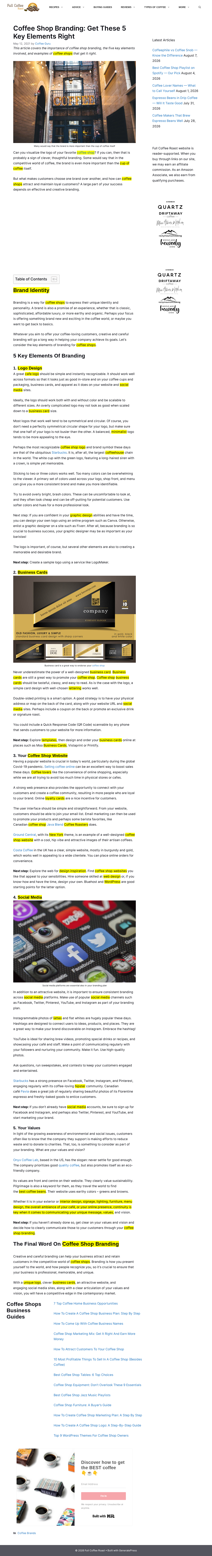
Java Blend (67, 824)
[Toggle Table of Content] (52, 279)
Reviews (126, 7)
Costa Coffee (23, 850)
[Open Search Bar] (199, 7)
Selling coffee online (59, 767)
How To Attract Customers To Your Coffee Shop (89, 1349)
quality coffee (69, 1165)
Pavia (25, 1091)
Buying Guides (103, 7)
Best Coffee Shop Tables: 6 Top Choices (83, 1375)
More (182, 7)
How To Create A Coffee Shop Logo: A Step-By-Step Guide (97, 1425)
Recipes (54, 7)
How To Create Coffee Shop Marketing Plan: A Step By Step (98, 1415)
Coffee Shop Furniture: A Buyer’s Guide (82, 1405)
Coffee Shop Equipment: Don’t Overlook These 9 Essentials (97, 1385)
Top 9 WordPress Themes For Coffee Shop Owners (91, 1435)
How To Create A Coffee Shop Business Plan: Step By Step (97, 1313)
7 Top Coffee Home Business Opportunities (86, 1303)
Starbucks (59, 452)
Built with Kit (104, 1516)
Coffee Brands (27, 1533)
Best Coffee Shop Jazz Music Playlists (82, 1395)
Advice (76, 7)
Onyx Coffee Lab (25, 1160)
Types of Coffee (155, 7)
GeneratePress (128, 1550)
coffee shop (86, 152)
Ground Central (24, 835)
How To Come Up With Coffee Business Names (88, 1324)
